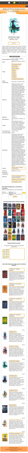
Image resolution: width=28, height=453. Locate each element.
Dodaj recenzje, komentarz (18, 179)
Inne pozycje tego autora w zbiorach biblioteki (18, 176)
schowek (15, 196)
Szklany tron (13, 331)
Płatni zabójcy (15, 68)
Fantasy (14, 74)
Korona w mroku (14, 346)
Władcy (14, 70)
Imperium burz (13, 390)
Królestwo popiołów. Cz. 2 (16, 433)
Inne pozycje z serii (16, 181)
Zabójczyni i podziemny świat (16, 299)
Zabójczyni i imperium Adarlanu (15, 315)
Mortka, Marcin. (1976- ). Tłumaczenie (17, 168)
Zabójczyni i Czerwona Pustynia (15, 284)
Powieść (14, 76)
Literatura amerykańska (17, 78)
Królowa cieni (13, 375)
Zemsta (14, 72)
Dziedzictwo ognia (14, 361)
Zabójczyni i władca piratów (15, 269)
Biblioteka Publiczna (14, 9)
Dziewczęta (15, 66)
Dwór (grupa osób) (16, 64)
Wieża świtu (13, 405)
